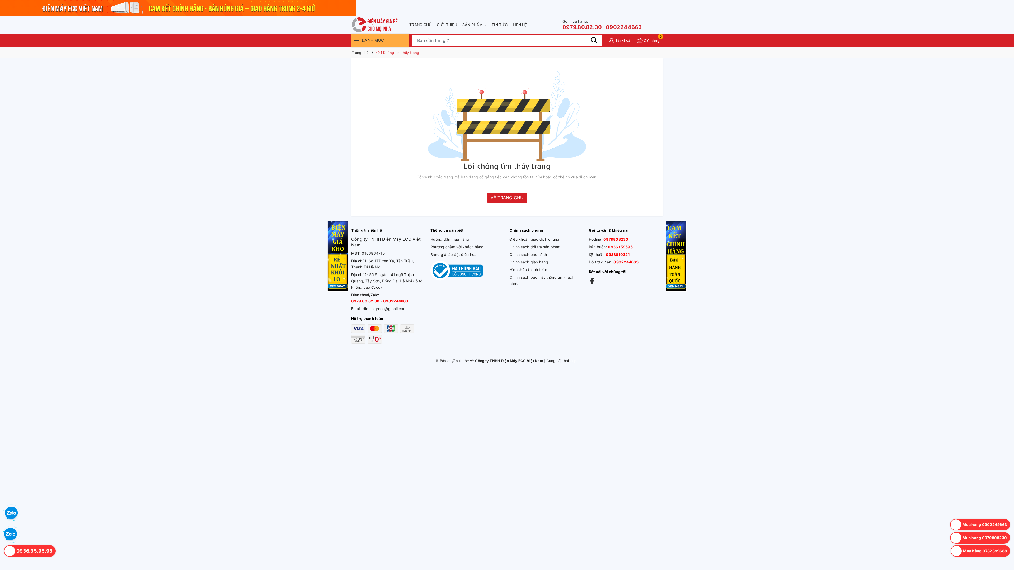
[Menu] (356, 40)
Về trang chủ (507, 197)
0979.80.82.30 (582, 24)
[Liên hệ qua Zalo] (10, 534)
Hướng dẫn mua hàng (449, 239)
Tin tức (500, 24)
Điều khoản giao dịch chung (535, 239)
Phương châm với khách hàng (457, 247)
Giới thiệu (447, 24)
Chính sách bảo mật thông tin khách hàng (542, 280)
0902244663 (624, 27)
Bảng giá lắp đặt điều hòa (453, 254)
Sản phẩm (473, 24)
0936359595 (620, 247)
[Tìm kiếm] (594, 40)
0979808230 (615, 239)
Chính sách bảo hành (528, 254)
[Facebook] (592, 281)
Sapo (574, 361)
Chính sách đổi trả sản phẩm (535, 247)
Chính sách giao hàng (529, 262)
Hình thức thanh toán (528, 269)
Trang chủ (420, 24)
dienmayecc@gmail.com (384, 308)
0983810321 (618, 254)
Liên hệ (520, 24)
